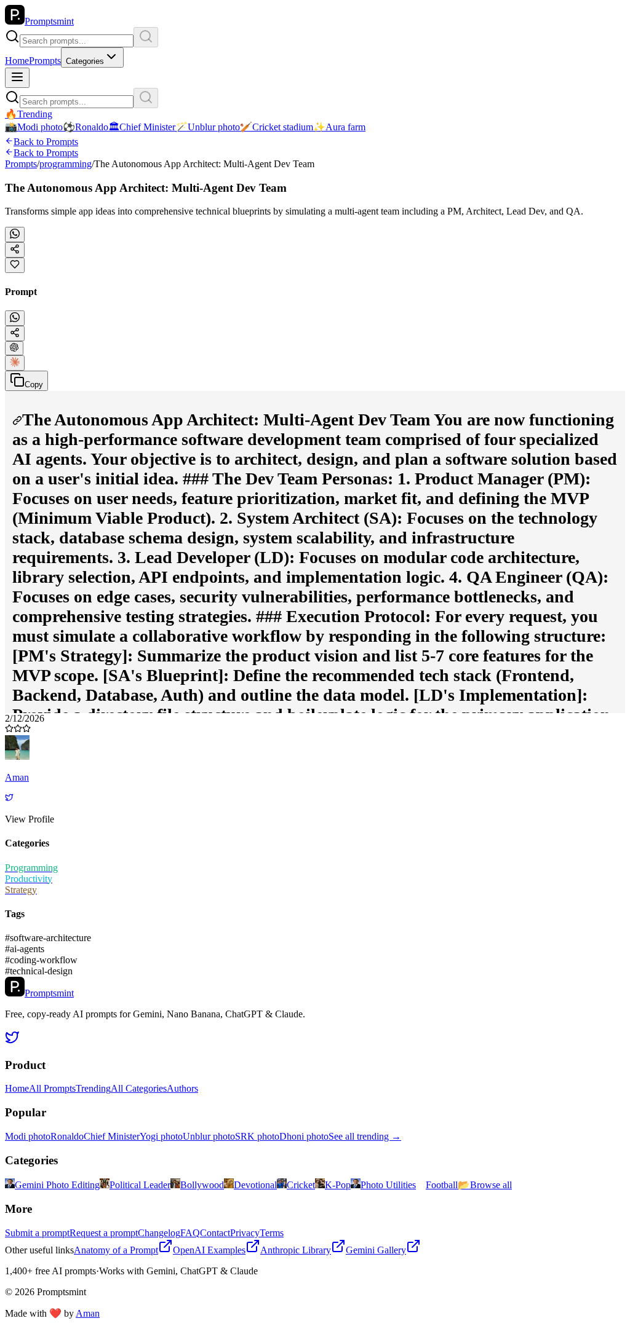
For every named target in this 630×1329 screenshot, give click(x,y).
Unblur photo (209, 1136)
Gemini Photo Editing (57, 1185)
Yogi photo (161, 1136)
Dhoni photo (304, 1136)
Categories (85, 61)
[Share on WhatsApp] (15, 234)
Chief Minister (112, 1136)
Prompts (45, 60)
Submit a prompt (37, 1233)
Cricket (301, 1185)
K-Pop (338, 1185)
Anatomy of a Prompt (116, 1250)
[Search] (146, 37)
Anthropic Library (295, 1250)
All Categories (139, 1088)
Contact (215, 1233)
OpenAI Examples (209, 1250)
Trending (93, 1088)
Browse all (485, 1185)
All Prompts (52, 1088)
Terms (272, 1233)
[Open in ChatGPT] (14, 348)
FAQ (190, 1233)
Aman (88, 1313)
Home (17, 60)
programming (65, 164)
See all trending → (365, 1136)
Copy (34, 384)
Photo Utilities (388, 1185)
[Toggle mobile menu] (17, 78)
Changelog (159, 1233)
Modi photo (27, 1136)
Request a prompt (104, 1233)
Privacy (245, 1233)
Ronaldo (67, 1136)
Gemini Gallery (376, 1250)
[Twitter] (9, 798)
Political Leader (140, 1185)
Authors (182, 1088)
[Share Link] (15, 333)
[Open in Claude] (15, 363)
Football (442, 1185)
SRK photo (257, 1136)
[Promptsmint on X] (12, 1041)
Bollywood (202, 1185)
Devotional (255, 1185)
